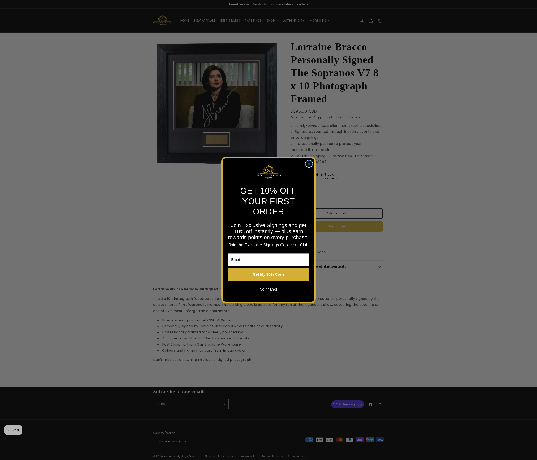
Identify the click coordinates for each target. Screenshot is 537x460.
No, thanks (268, 289)
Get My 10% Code (268, 274)
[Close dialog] (309, 163)
